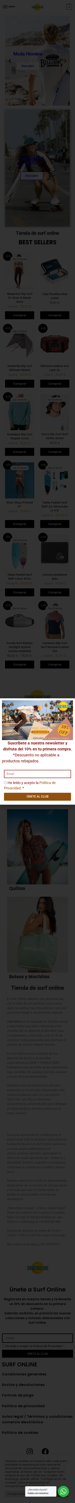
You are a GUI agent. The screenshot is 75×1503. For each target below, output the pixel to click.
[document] (37, 751)
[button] (69, 703)
